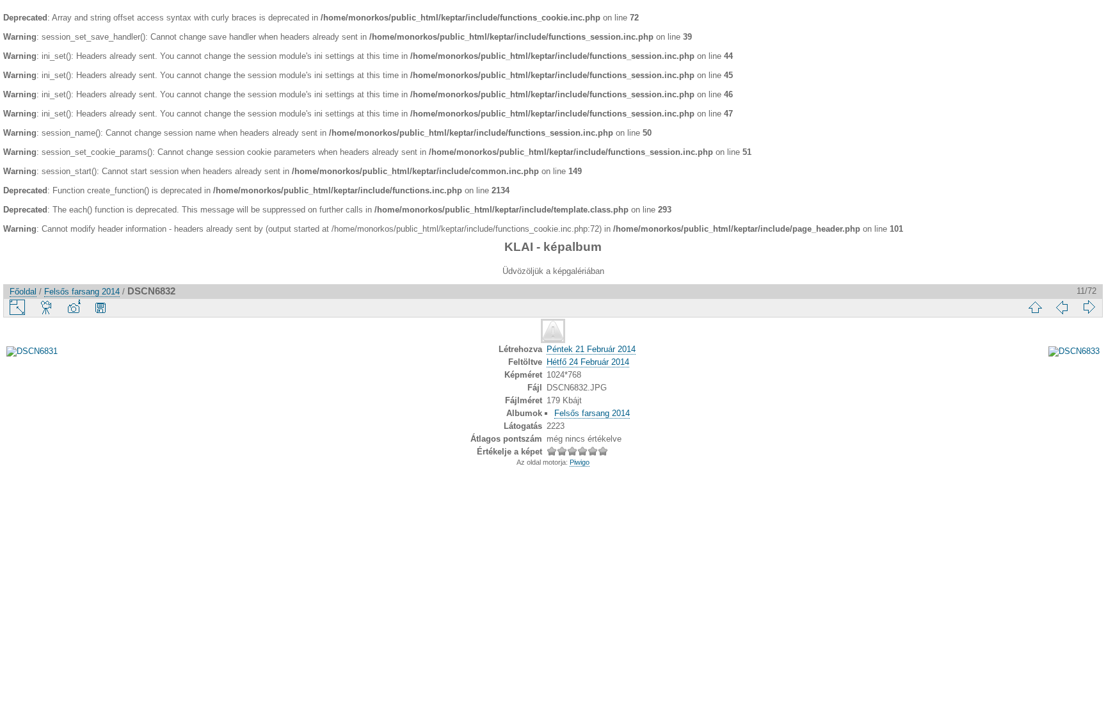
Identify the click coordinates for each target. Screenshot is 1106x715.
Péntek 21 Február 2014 (591, 349)
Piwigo (579, 462)
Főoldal (23, 291)
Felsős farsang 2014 (82, 291)
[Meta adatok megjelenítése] (73, 307)
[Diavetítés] (46, 307)
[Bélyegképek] (1035, 307)
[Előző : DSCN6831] (1061, 307)
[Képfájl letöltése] (100, 307)
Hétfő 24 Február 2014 (588, 362)
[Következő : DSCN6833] (1088, 307)
